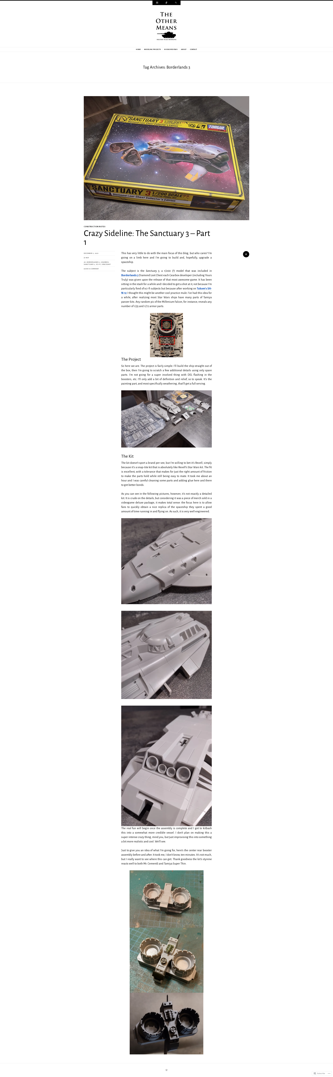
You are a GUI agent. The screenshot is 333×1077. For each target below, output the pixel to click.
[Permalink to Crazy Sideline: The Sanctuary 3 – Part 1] (166, 158)
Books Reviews (170, 49)
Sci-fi (98, 264)
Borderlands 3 (93, 262)
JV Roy (86, 258)
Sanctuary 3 (89, 264)
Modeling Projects (152, 49)
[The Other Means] (166, 25)
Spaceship (106, 264)
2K (85, 262)
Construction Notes (94, 227)
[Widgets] (157, 3)
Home (138, 49)
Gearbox (105, 262)
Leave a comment (91, 269)
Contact (193, 49)
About (183, 49)
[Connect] (166, 3)
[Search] (176, 3)
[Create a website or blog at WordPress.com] (166, 1070)
